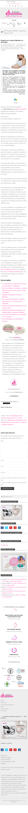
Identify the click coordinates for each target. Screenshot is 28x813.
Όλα (13, 45)
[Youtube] (14, 396)
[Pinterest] (16, 396)
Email (2, 466)
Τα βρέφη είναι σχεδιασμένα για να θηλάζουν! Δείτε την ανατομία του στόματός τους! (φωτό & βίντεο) (14, 422)
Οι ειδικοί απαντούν (14, 47)
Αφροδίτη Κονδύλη (20, 109)
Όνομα (2, 460)
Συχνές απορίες (15, 48)
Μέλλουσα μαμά (4, 47)
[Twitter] (12, 396)
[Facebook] (10, 396)
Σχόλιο (2, 441)
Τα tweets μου (4, 545)
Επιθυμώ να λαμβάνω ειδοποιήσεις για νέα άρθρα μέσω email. (13, 483)
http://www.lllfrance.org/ (7, 269)
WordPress (14, 801)
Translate (18, 3)
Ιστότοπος (3, 472)
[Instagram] (18, 396)
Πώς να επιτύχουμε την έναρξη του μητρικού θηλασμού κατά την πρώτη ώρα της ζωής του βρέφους (14, 290)
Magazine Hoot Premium (15, 800)
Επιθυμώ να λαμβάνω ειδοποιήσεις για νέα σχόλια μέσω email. (13, 479)
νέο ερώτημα (17, 337)
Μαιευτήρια (22, 45)
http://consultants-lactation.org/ (13, 271)
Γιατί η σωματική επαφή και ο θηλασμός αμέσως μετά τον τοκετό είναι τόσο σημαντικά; (13, 301)
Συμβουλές (8, 48)
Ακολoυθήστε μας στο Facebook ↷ (11, 532)
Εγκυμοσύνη (4, 45)
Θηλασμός (9, 45)
